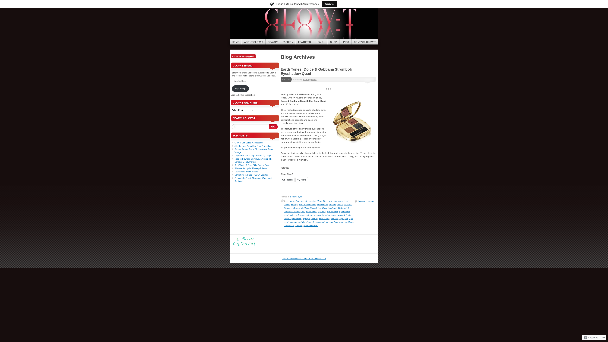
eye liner (321, 211)
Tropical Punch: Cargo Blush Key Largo (252, 155)
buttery (294, 204)
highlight (306, 218)
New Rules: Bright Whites (246, 172)
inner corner (324, 218)
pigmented (319, 222)
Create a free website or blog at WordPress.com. (304, 258)
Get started (329, 4)
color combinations (307, 204)
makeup (293, 222)
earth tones (311, 211)
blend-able (327, 201)
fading (292, 215)
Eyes (300, 197)
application (294, 201)
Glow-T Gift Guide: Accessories (248, 143)
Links (345, 42)
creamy (332, 204)
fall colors (300, 215)
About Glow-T (253, 42)
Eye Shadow (332, 211)
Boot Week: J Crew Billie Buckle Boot (251, 165)
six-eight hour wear (334, 222)
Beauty (273, 42)
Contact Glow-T (365, 42)
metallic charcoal (306, 222)
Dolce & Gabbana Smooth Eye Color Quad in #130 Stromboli (321, 208)
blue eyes (338, 201)
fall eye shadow (314, 215)
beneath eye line (308, 201)
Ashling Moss (310, 79)
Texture (298, 225)
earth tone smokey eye (294, 211)
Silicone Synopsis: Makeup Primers (250, 168)
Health (320, 42)
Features (304, 42)
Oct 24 (286, 79)
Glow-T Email (242, 65)
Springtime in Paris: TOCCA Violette (251, 175)
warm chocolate (311, 225)
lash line (334, 218)
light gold (343, 218)
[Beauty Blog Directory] (244, 245)
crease (340, 204)
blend (319, 201)
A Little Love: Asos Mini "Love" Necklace (253, 146)
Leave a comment (366, 201)
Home (235, 42)
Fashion (288, 42)
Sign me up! (240, 88)
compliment (322, 204)
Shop (333, 42)
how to (314, 218)
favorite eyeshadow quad (333, 215)
